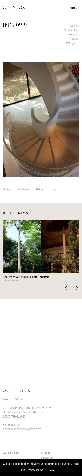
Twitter (40, 189)
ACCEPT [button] (53, 469)
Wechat (46, 452)
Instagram (47, 457)
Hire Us (74, 7)
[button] (77, 288)
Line (52, 189)
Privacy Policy (35, 469)
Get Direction (11, 452)
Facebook (23, 189)
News (28, 280)
